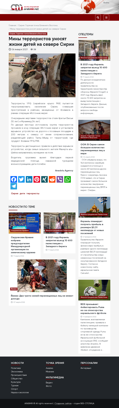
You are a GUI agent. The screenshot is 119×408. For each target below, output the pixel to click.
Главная (12, 25)
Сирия (14, 193)
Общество (16, 378)
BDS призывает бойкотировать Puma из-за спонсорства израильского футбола (93, 309)
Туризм (14, 385)
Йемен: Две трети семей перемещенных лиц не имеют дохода (42, 297)
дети (22, 193)
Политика (16, 368)
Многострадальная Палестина (59, 230)
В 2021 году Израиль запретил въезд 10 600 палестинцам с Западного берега (59, 242)
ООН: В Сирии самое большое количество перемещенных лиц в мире (93, 149)
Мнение (50, 371)
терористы (32, 193)
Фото (49, 386)
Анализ (49, 368)
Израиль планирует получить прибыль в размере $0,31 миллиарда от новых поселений (92, 227)
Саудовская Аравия (20, 230)
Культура (15, 382)
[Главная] (25, 7)
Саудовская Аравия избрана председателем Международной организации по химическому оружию (23, 245)
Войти (106, 2)
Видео (49, 382)
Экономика (17, 371)
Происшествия (19, 375)
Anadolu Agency (64, 170)
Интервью (86, 368)
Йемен (14, 289)
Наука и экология (20, 392)
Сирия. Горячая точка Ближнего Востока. (38, 25)
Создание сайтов (63, 403)
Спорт (14, 389)
